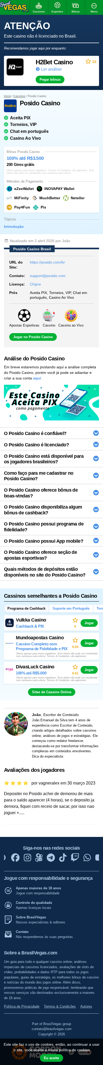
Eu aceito (51, 1058)
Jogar (89, 623)
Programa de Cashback (26, 608)
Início (7, 96)
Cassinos (19, 96)
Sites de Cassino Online (51, 692)
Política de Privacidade (21, 1006)
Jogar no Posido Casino (33, 337)
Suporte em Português (71, 608)
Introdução (14, 226)
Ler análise (51, 69)
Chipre (35, 284)
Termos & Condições (60, 1006)
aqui (37, 378)
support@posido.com (47, 276)
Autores (86, 1006)
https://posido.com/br (47, 262)
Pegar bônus (50, 79)
